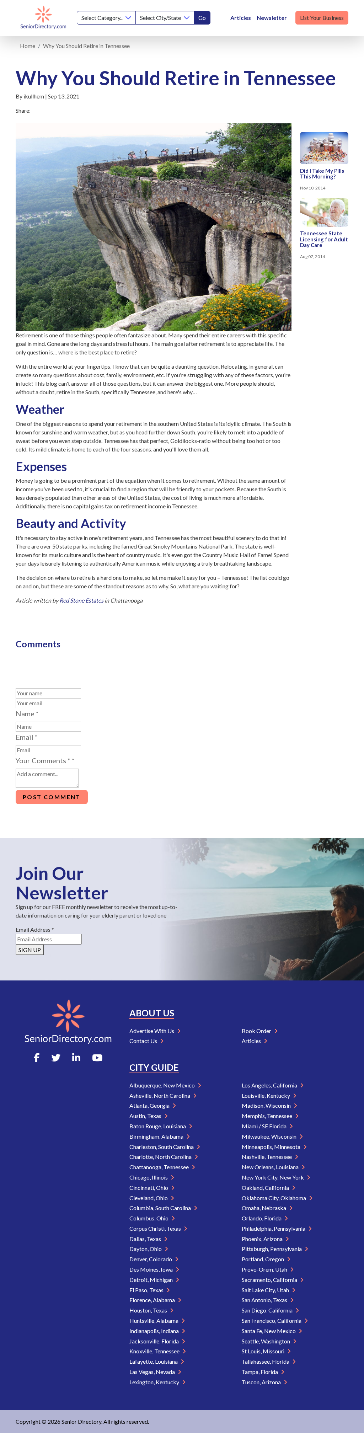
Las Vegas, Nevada (152, 1371)
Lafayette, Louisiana (154, 1361)
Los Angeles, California (270, 1085)
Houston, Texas (148, 1310)
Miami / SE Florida (265, 1126)
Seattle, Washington (266, 1341)
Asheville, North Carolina (160, 1095)
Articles (240, 17)
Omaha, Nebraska (264, 1207)
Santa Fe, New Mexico (269, 1330)
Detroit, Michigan (151, 1279)
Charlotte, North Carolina (161, 1156)
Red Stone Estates (81, 600)
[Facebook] (36, 1057)
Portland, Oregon (263, 1259)
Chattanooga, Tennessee (159, 1167)
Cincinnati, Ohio (149, 1187)
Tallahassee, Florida (266, 1361)
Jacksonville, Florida (154, 1341)
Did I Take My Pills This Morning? (322, 173)
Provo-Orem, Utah (265, 1269)
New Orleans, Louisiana (271, 1167)
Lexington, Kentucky (154, 1382)
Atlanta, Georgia (150, 1105)
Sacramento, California (270, 1279)
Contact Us (143, 1040)
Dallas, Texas (145, 1238)
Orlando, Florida (262, 1218)
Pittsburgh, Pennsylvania (272, 1248)
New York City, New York (273, 1177)
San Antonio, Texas (265, 1299)
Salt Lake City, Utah (266, 1290)
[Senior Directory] (43, 18)
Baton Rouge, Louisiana (158, 1126)
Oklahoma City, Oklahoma (274, 1197)
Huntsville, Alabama (154, 1320)
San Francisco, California (272, 1320)
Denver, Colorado (151, 1259)
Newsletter (272, 17)
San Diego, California (268, 1310)
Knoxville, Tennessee (155, 1351)
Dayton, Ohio (146, 1248)
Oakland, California (266, 1187)
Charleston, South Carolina (162, 1146)
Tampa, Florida (260, 1371)
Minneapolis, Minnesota (271, 1146)
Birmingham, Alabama (156, 1136)
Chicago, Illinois (149, 1177)
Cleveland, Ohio (149, 1197)
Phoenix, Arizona (263, 1238)
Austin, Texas (145, 1115)
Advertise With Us (152, 1030)
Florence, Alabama (152, 1299)
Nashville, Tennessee (267, 1156)
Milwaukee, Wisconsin (270, 1136)
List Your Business (322, 17)
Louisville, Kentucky (266, 1095)
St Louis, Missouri (263, 1351)
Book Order (257, 1030)
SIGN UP (29, 949)
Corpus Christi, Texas (155, 1228)
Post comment (52, 796)
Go (202, 17)
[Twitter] (55, 1057)
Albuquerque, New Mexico (162, 1085)
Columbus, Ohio (149, 1218)
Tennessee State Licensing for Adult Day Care (324, 239)
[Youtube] (97, 1057)
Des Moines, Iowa (151, 1269)
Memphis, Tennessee (267, 1115)
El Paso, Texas (147, 1290)
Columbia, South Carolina (160, 1207)
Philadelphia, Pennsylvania (274, 1228)
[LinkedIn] (76, 1057)
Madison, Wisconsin (267, 1105)
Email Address (35, 929)
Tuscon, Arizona (262, 1382)
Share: (23, 110)
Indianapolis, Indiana (154, 1330)
